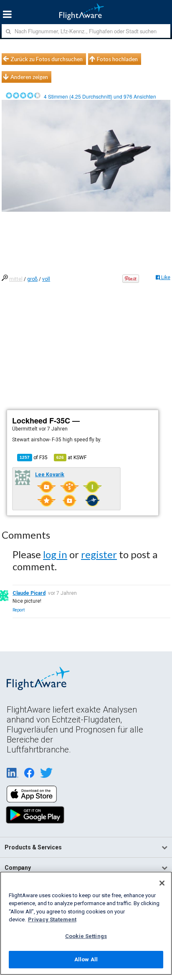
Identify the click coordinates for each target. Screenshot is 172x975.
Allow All (86, 959)
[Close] (162, 883)
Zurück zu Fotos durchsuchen (46, 59)
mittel (16, 279)
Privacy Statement (52, 919)
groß (32, 279)
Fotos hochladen (117, 59)
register (99, 554)
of (34, 457)
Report (19, 610)
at (71, 457)
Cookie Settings (86, 936)
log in (55, 554)
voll (46, 279)
